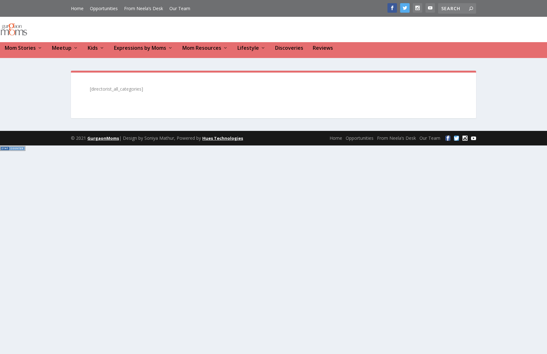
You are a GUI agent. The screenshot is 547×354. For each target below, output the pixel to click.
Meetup (62, 48)
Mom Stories (20, 48)
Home (77, 8)
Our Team (179, 8)
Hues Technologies (222, 138)
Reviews (323, 48)
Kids (93, 48)
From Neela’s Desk (143, 8)
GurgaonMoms (103, 138)
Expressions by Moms (140, 48)
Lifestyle (248, 48)
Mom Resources (201, 48)
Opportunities (104, 8)
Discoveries (289, 48)
